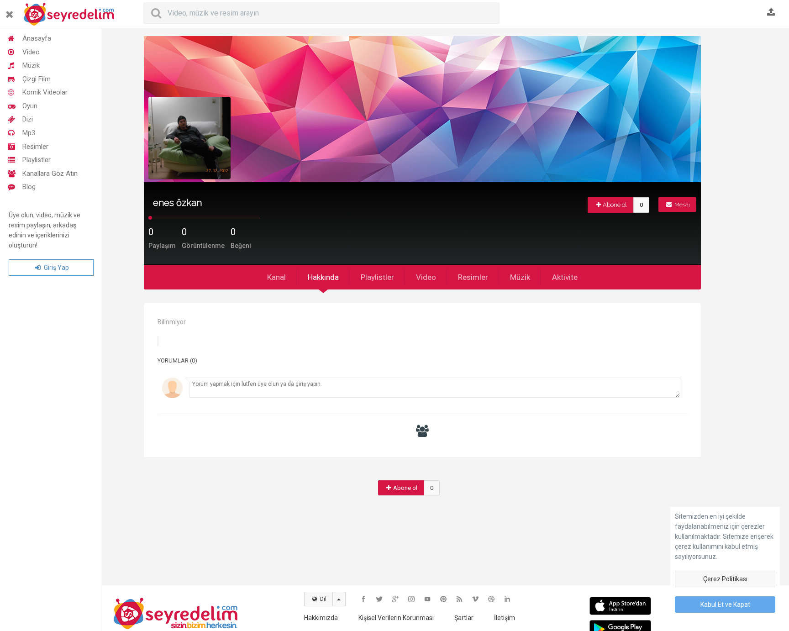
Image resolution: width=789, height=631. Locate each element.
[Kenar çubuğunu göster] (11, 10)
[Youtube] (427, 599)
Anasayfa (36, 38)
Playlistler (36, 160)
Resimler (35, 146)
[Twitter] (379, 599)
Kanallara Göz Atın (50, 173)
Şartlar (463, 617)
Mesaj (681, 204)
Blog (29, 187)
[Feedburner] (459, 599)
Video (31, 52)
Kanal (276, 277)
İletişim (504, 617)
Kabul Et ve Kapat (725, 604)
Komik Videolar (45, 92)
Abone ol (615, 204)
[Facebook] (363, 599)
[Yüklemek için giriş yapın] (771, 13)
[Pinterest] (443, 599)
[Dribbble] (491, 599)
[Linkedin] (507, 599)
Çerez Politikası (725, 579)
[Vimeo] (475, 599)
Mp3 (28, 133)
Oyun (29, 106)
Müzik (31, 65)
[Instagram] (411, 599)
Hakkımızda (321, 617)
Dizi (27, 119)
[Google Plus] (395, 599)
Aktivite (565, 277)
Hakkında (323, 277)
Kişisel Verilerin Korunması (396, 617)
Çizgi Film (36, 79)
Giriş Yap (55, 267)
